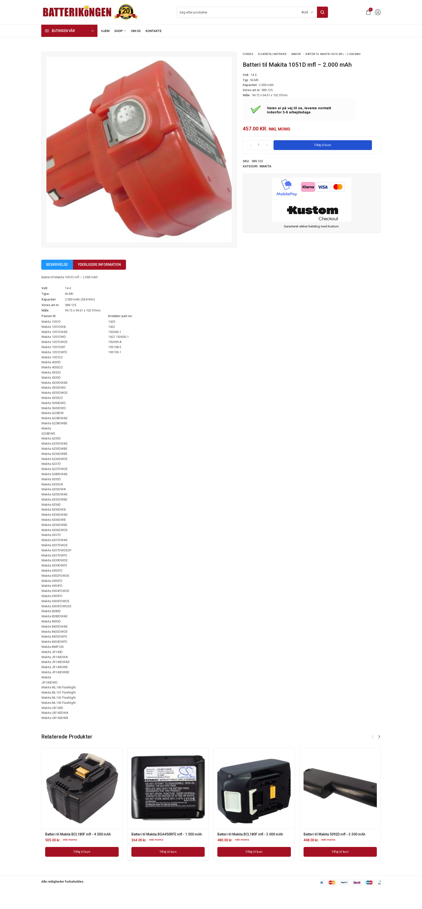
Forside (248, 54)
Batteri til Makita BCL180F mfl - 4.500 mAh (78, 834)
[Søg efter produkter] (322, 12)
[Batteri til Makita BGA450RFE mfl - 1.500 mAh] (168, 788)
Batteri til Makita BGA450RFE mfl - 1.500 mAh (166, 834)
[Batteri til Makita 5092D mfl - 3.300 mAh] (340, 788)
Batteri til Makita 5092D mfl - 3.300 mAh (334, 834)
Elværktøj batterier (272, 54)
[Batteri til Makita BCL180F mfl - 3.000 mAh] (254, 788)
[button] (379, 736)
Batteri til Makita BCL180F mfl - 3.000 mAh (250, 834)
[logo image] (90, 12)
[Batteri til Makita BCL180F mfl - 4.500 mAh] (81, 788)
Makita (296, 54)
